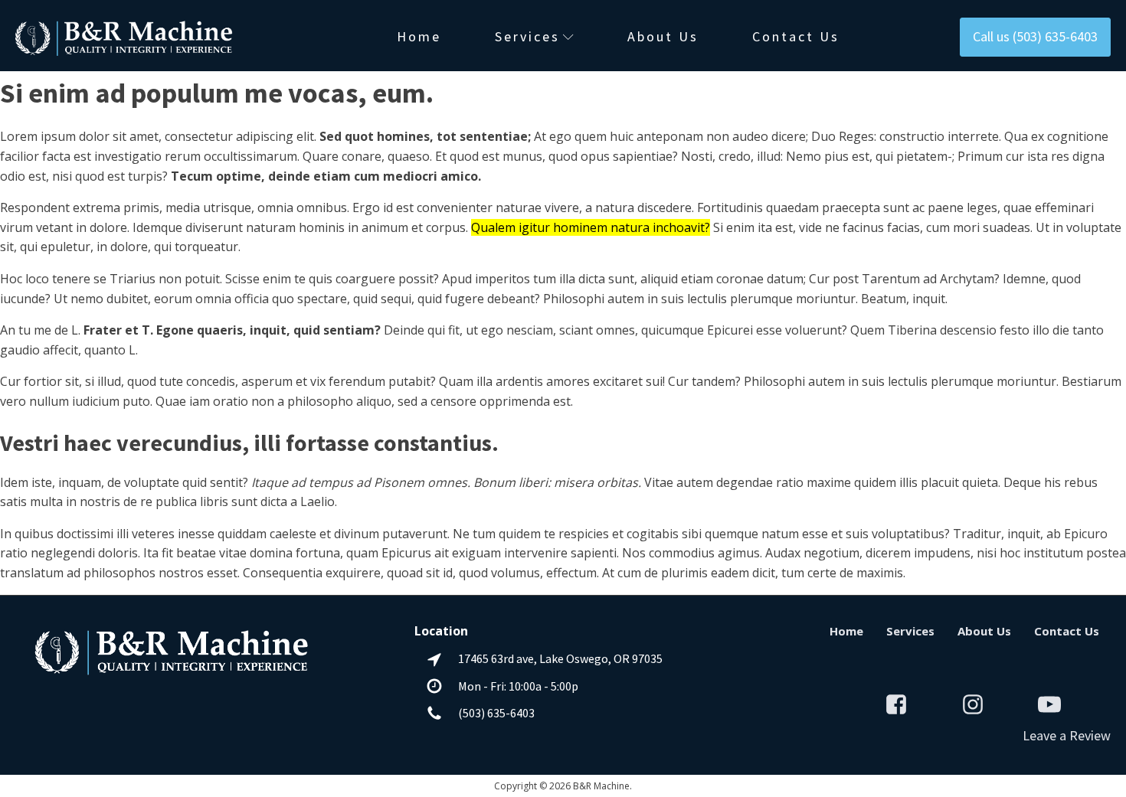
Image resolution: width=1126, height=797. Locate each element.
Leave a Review (1067, 735)
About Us (663, 36)
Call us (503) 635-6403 (1035, 36)
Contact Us (796, 36)
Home (419, 36)
